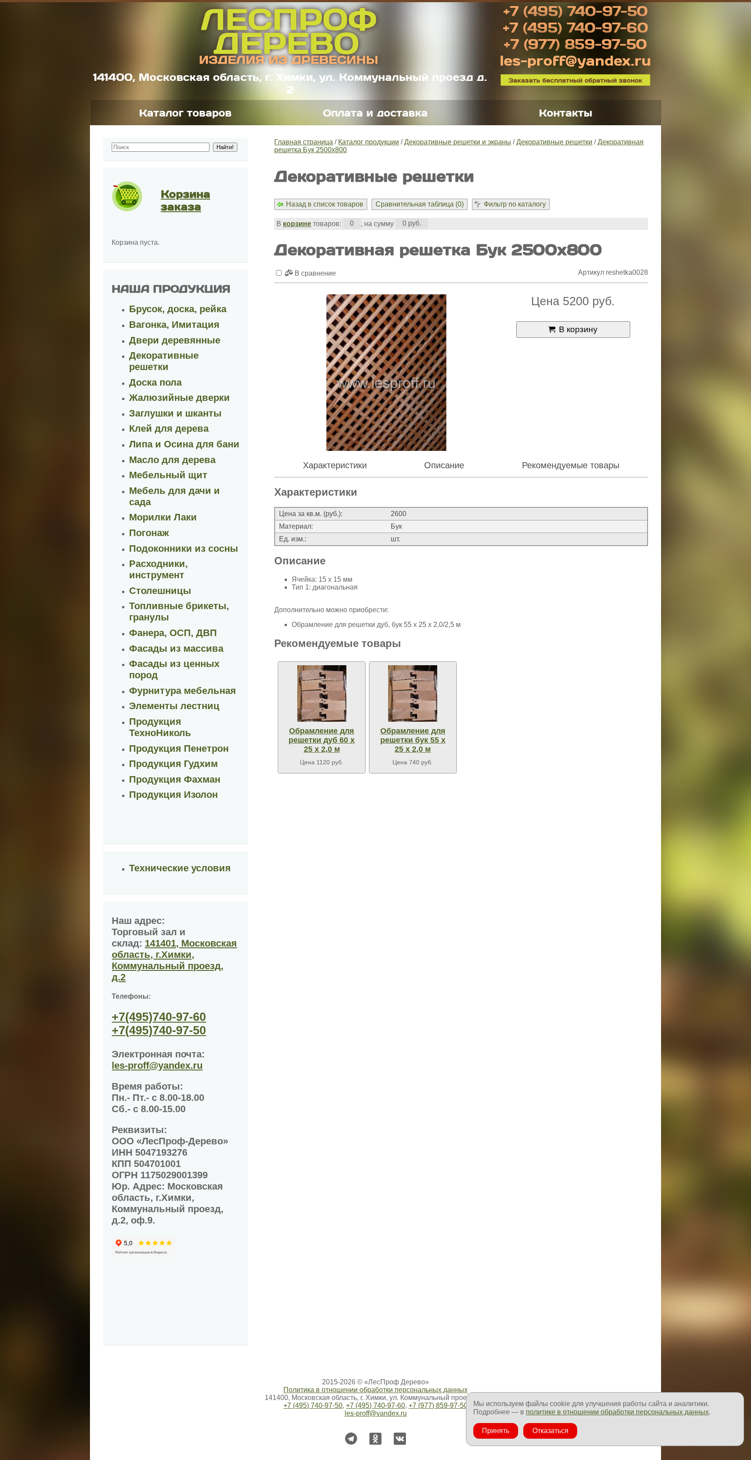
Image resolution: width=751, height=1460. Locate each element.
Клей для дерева (169, 428)
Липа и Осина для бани (184, 444)
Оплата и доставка (375, 113)
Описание (444, 465)
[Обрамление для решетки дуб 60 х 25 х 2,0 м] (321, 693)
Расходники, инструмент (158, 569)
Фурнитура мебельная (182, 690)
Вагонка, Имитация (174, 324)
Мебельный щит (168, 475)
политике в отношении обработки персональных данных (617, 1412)
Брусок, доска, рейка (177, 308)
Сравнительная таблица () (420, 204)
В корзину (578, 329)
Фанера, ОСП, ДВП (173, 632)
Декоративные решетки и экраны (457, 142)
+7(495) (159, 1016)
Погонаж (149, 532)
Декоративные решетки (554, 142)
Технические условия (180, 868)
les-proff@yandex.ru (575, 60)
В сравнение (314, 273)
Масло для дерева (172, 459)
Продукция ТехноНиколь (160, 727)
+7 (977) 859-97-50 (575, 43)
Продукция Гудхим (173, 763)
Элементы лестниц (174, 705)
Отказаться (550, 1430)
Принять (495, 1430)
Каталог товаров (185, 113)
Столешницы (160, 590)
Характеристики (335, 465)
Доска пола (155, 382)
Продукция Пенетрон (179, 748)
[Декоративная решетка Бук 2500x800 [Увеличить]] (386, 373)
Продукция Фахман (174, 779)
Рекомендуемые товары (570, 465)
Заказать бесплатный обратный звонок (575, 79)
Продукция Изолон (173, 794)
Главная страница (303, 142)
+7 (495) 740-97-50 (575, 10)
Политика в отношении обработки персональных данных (375, 1389)
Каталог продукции (368, 142)
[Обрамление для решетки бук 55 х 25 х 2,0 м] (413, 693)
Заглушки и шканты (175, 413)
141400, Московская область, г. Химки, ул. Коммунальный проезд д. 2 (290, 83)
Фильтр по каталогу (515, 204)
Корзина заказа (185, 200)
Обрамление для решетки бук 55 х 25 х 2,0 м (412, 740)
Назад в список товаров (324, 204)
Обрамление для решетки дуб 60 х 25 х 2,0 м (322, 740)
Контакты (565, 113)
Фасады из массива (176, 648)
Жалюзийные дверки (179, 397)
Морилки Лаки (163, 517)
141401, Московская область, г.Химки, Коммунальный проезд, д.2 (174, 960)
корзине (297, 223)
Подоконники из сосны (183, 548)
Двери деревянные (174, 340)
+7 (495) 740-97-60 (575, 27)
